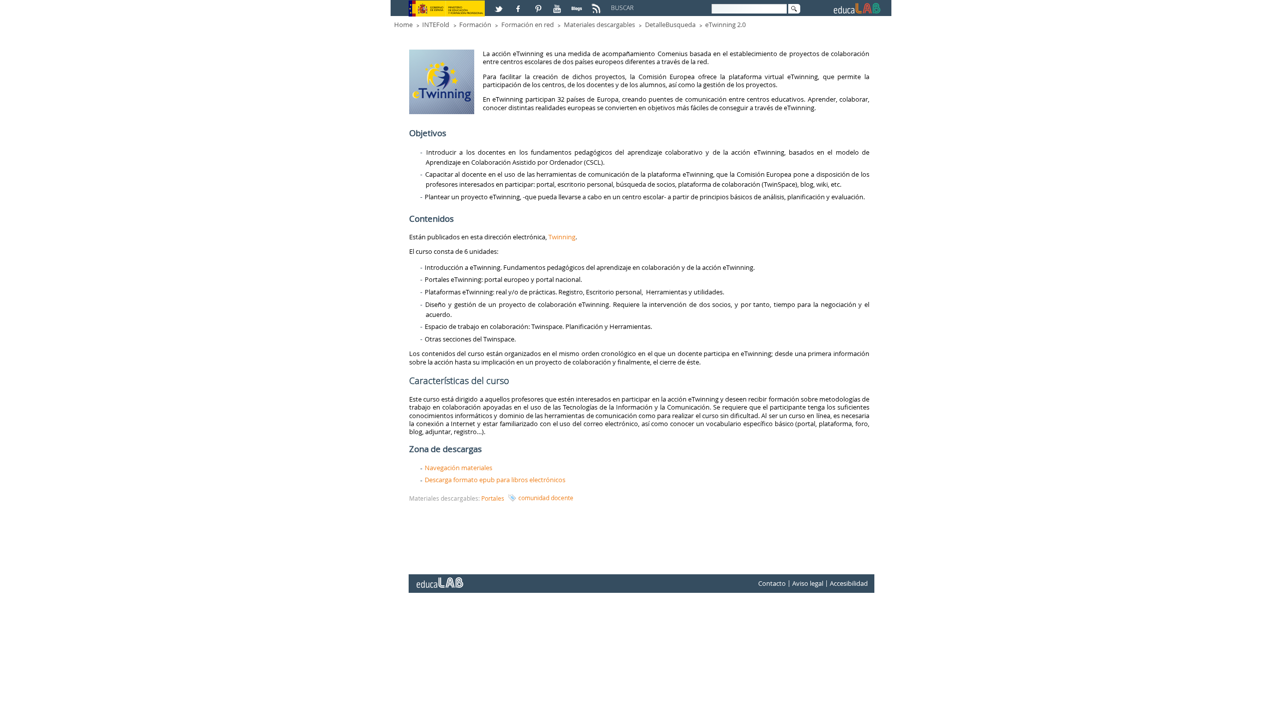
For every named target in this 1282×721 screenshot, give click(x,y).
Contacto (772, 583)
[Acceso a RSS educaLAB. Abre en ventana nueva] (597, 4)
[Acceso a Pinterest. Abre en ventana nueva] (539, 4)
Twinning (561, 236)
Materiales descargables (599, 24)
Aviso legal (807, 583)
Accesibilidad (849, 583)
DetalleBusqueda (670, 24)
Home (403, 24)
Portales (492, 498)
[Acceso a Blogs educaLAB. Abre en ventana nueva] (578, 4)
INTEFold (435, 24)
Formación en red (527, 24)
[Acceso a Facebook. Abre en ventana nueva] (519, 4)
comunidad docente (545, 498)
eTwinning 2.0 (725, 24)
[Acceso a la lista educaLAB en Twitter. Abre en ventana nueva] (500, 4)
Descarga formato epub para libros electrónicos (495, 479)
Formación (475, 24)
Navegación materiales (458, 467)
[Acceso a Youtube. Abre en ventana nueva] (558, 4)
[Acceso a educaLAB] (439, 578)
